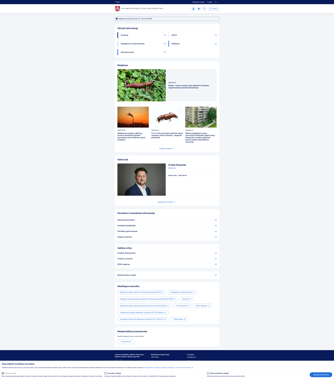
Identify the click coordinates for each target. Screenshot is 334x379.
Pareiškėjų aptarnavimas (127, 231)
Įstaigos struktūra (124, 237)
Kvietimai (124, 35)
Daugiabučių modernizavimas (132, 44)
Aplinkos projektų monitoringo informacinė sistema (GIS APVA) (143, 306)
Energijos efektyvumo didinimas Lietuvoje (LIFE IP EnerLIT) (142, 319)
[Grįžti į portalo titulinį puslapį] (117, 2)
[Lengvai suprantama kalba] (199, 9)
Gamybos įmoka (127, 52)
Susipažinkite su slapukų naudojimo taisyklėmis (159, 367)
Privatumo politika (185, 367)
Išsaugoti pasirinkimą (321, 375)
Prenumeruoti (126, 341)
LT (215, 2)
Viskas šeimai (178, 319)
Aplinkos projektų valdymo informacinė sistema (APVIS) (140, 292)
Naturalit (185, 299)
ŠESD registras (123, 264)
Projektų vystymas (125, 259)
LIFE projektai (181, 306)
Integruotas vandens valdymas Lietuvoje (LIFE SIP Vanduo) (142, 312)
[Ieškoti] (204, 9)
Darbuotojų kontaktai (126, 220)
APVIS (174, 35)
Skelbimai (176, 44)
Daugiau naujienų (165, 148)
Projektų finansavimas (126, 253)
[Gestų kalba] (193, 9)
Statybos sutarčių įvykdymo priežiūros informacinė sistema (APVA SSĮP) (146, 299)
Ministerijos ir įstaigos (199, 2)
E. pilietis (209, 2)
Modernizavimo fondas (126, 275)
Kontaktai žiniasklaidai (126, 226)
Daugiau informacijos (165, 202)
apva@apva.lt (191, 357)
